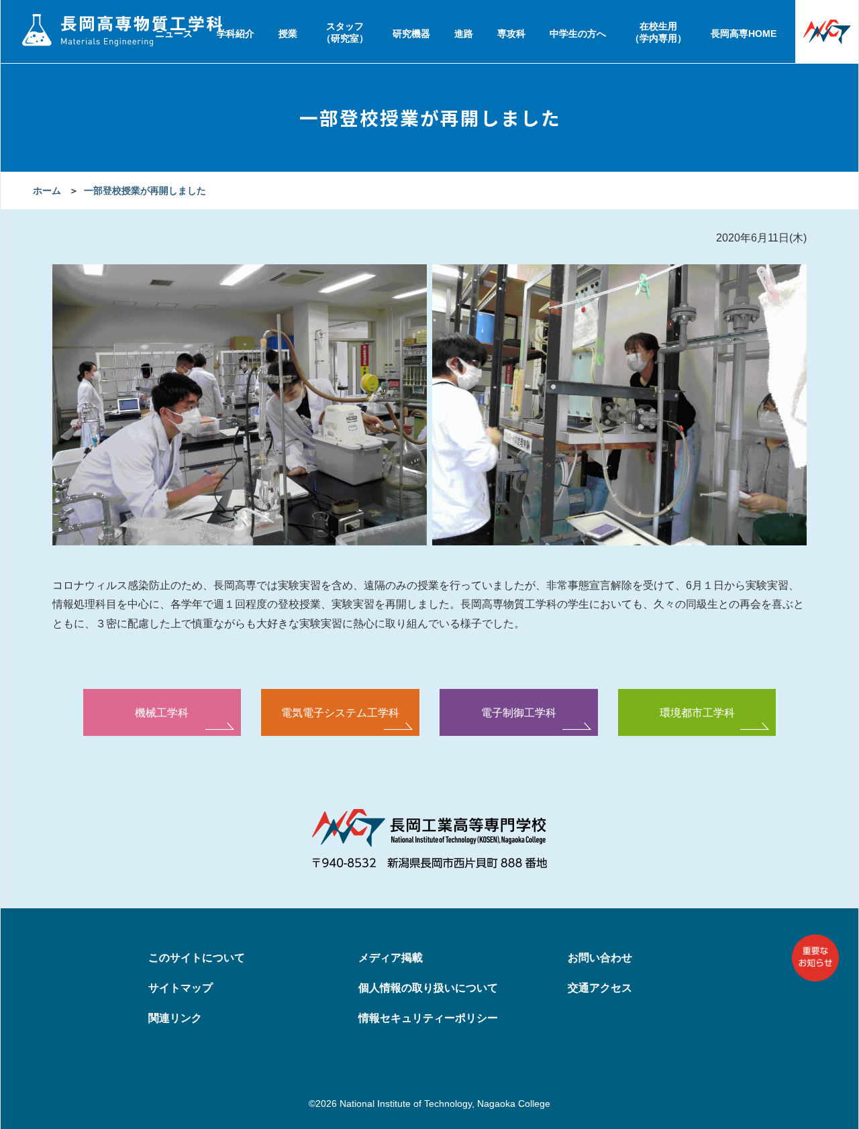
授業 (288, 33)
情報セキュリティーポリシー (428, 1018)
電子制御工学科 (518, 712)
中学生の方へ (578, 33)
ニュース (174, 33)
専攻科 (511, 33)
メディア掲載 (390, 957)
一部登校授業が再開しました (145, 190)
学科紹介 (235, 33)
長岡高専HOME (743, 33)
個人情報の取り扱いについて (428, 987)
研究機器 (411, 33)
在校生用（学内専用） (658, 32)
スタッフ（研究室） (344, 32)
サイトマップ (180, 987)
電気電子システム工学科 (340, 712)
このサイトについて (196, 957)
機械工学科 (162, 712)
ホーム (47, 190)
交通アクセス (600, 987)
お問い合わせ (600, 957)
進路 (463, 33)
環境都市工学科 (697, 712)
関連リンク (175, 1018)
